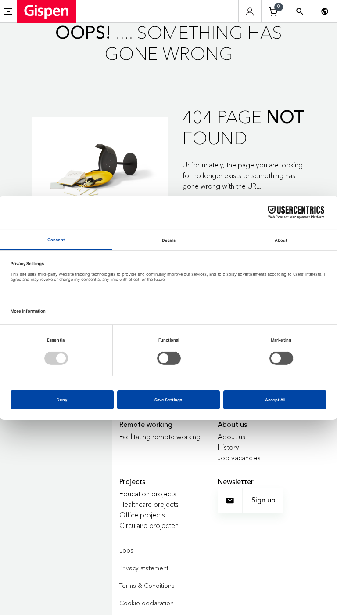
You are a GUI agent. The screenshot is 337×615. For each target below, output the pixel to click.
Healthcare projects (149, 504)
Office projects (142, 514)
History (228, 447)
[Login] (250, 11)
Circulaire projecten (149, 525)
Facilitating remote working (160, 436)
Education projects (147, 493)
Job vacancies (239, 457)
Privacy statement (143, 568)
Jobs (126, 550)
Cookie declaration (146, 603)
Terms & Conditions (147, 586)
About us (231, 436)
